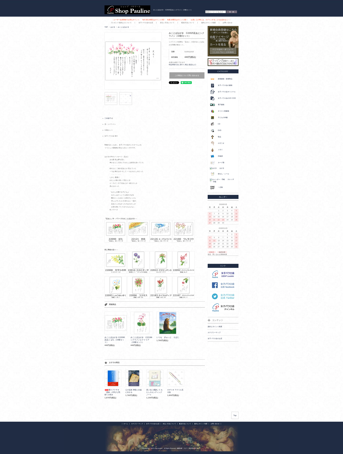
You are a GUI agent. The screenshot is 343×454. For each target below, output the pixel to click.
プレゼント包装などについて (121, 23)
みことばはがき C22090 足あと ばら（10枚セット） (115, 339)
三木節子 (108, 118)
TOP (106, 27)
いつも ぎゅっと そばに (167, 337)
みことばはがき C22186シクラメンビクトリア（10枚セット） (141, 339)
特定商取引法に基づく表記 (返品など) (182, 65)
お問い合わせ (227, 23)
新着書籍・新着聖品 (225, 79)
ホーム (126, 423)
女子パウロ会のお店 (146, 23)
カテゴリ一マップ (137, 423)
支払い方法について (167, 23)
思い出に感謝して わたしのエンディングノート (154, 392)
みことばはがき (123, 27)
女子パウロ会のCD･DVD (227, 98)
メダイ (220, 150)
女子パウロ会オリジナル (227, 92)
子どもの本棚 (223, 117)
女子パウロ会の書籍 (225, 85)
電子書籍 (221, 105)
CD (219, 124)
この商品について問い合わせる (187, 75)
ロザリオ (221, 143)
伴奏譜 (220, 156)
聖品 (219, 137)
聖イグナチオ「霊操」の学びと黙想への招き (112, 392)
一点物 (220, 187)
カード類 (221, 162)
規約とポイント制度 (208, 23)
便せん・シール (223, 174)
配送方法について (187, 23)
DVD (219, 130)
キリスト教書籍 (223, 111)
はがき (112, 27)
